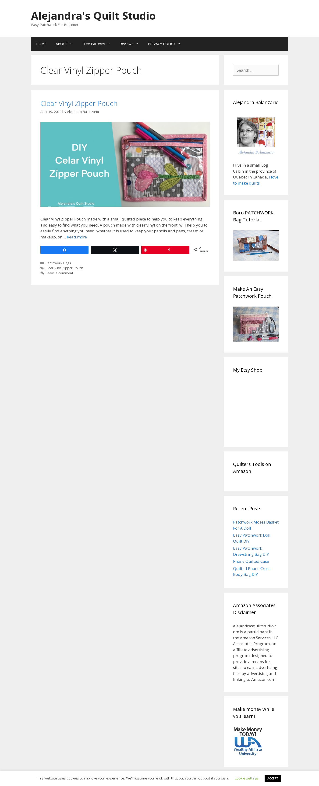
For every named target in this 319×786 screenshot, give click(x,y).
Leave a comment (59, 273)
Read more (77, 237)
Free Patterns (93, 43)
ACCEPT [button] (272, 778)
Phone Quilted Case (251, 561)
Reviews (126, 43)
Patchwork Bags (58, 263)
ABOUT (62, 43)
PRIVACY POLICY (161, 43)
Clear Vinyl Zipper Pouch (78, 103)
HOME (41, 43)
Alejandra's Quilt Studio (93, 15)
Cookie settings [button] (246, 778)
